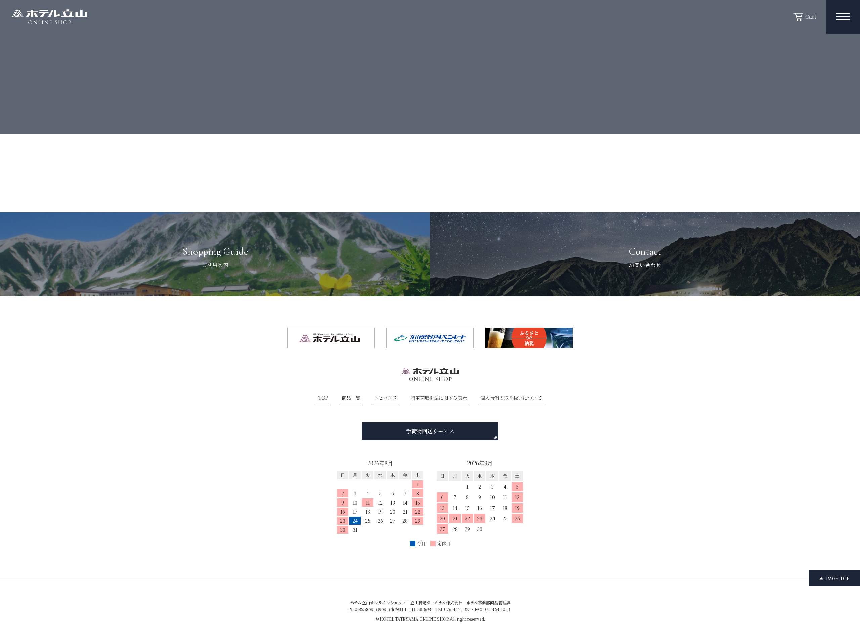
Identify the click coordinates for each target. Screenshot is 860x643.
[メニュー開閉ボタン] (843, 17)
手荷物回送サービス (430, 431)
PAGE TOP (838, 578)
